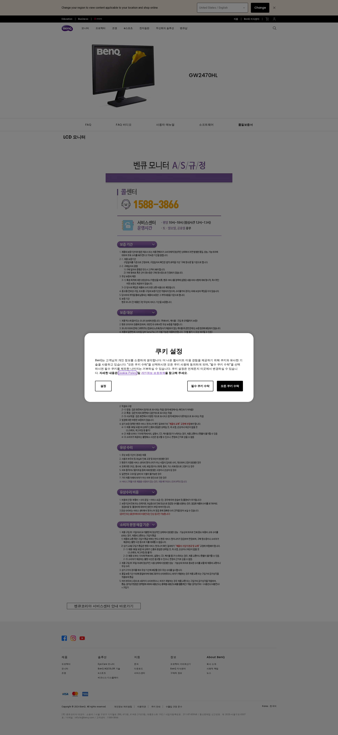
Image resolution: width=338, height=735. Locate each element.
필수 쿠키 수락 (200, 386)
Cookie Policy (127, 373)
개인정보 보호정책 (153, 373)
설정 (103, 386)
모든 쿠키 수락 (230, 386)
